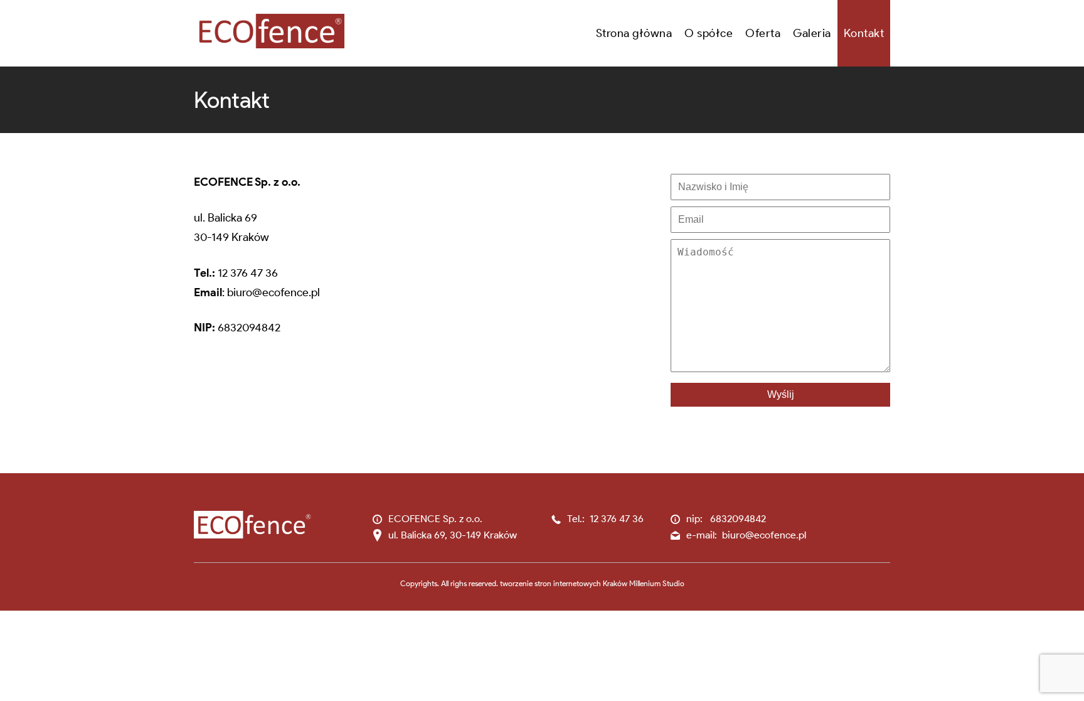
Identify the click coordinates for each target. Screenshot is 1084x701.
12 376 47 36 (248, 273)
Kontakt (864, 33)
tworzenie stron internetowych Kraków (563, 583)
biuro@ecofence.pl (273, 292)
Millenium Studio (656, 583)
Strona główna (634, 33)
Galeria (812, 33)
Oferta (762, 33)
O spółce (708, 33)
